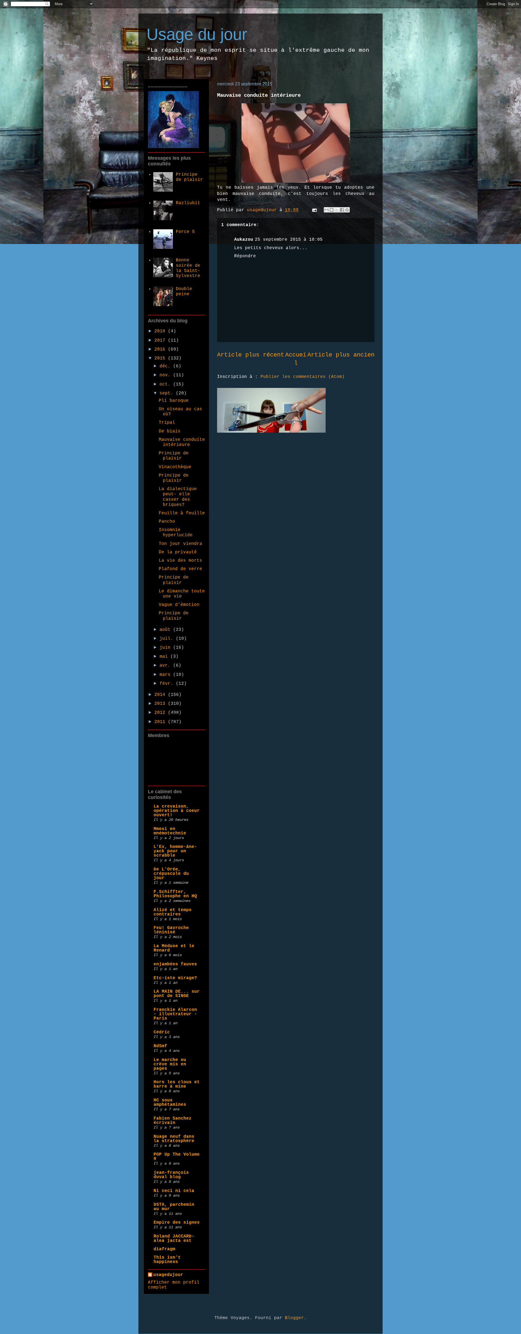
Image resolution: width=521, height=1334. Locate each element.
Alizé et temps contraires (173, 912)
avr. (166, 665)
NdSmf (160, 1046)
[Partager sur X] (336, 210)
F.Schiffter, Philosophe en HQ (175, 894)
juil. (168, 638)
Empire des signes (177, 1222)
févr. (168, 683)
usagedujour (168, 1274)
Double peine (184, 292)
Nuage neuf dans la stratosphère (174, 1138)
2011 (161, 721)
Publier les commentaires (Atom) (302, 376)
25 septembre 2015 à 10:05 (289, 239)
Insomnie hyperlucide (176, 533)
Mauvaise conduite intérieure (182, 442)
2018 (161, 331)
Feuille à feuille (182, 513)
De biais (169, 431)
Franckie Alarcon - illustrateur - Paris (175, 1014)
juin (166, 647)
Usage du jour (197, 34)
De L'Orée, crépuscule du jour (171, 873)
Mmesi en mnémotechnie (170, 831)
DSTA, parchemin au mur (174, 1206)
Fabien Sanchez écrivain (173, 1120)
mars (166, 674)
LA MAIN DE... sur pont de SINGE (177, 993)
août (166, 629)
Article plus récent (250, 354)
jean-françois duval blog (171, 1174)
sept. (168, 393)
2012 (161, 712)
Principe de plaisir (189, 177)
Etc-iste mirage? (175, 978)
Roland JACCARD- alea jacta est (174, 1238)
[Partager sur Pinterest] (347, 210)
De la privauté (178, 552)
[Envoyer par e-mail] (326, 210)
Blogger (294, 1318)
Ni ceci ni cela (174, 1190)
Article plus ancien (340, 354)
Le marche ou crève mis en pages (170, 1064)
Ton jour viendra (180, 543)
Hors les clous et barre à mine (177, 1084)
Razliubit (188, 203)
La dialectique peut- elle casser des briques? (178, 497)
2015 (161, 358)
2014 (161, 694)
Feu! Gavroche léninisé (171, 930)
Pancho (167, 521)
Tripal (167, 422)
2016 (161, 349)
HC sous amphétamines (170, 1102)
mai (165, 656)
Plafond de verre (180, 569)
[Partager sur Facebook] (342, 210)
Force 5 (185, 231)
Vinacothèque (175, 467)
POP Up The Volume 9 (177, 1156)
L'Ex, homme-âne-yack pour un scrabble (175, 851)
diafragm (164, 1249)
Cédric (162, 1032)
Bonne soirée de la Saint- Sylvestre (188, 268)
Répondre (245, 256)
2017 (161, 340)
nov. (166, 375)
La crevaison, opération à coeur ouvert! (177, 811)
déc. (166, 366)
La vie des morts (180, 560)
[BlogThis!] (331, 210)
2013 (161, 703)
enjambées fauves (175, 964)
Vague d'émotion (179, 604)
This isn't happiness (167, 1259)
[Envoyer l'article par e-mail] (315, 210)
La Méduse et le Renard (174, 948)
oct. (166, 384)
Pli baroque (174, 400)
